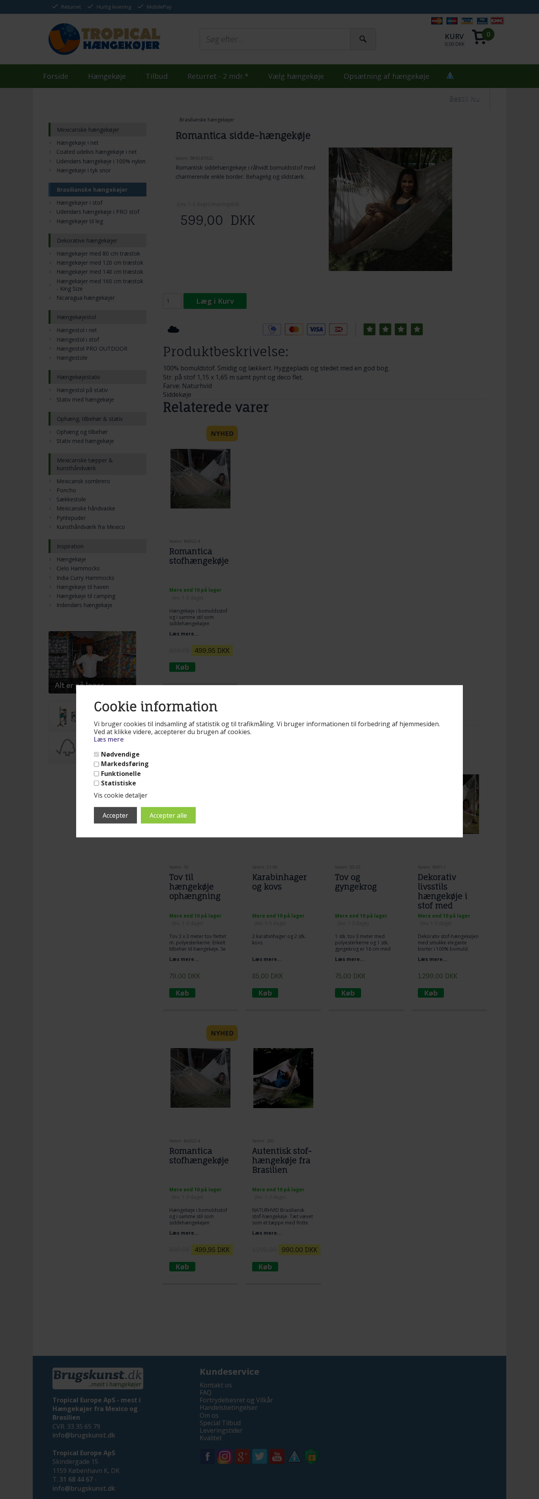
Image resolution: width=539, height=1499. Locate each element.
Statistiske (118, 783)
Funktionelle (121, 774)
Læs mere (109, 739)
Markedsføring (125, 764)
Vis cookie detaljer (121, 795)
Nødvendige (120, 754)
